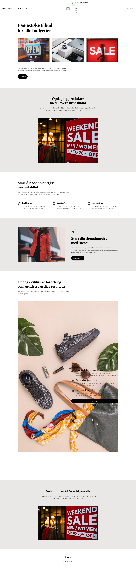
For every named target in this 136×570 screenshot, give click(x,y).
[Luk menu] (73, 5)
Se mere (23, 76)
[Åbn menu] (68, 8)
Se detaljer (95, 401)
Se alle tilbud (77, 258)
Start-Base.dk (21, 9)
